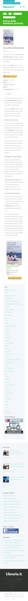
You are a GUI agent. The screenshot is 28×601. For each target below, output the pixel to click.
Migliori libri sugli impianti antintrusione (12, 504)
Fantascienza (8, 329)
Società (7, 396)
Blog (4, 460)
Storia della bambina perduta (12, 267)
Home (6, 0)
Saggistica (8, 390)
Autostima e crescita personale (12, 301)
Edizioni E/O (9, 82)
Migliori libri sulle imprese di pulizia (11, 521)
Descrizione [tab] (8, 94)
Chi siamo (11, 0)
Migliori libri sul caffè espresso (10, 512)
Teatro (7, 407)
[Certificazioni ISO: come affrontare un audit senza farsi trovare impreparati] (6, 479)
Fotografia (8, 337)
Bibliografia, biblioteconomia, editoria (13, 304)
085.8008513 (19, 579)
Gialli (7, 346)
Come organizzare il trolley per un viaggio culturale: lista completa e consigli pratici (17, 465)
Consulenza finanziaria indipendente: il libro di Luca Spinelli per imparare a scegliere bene (17, 452)
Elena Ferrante (9, 51)
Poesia (7, 376)
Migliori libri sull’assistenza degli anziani (12, 518)
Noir (7, 373)
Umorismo (8, 413)
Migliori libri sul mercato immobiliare (11, 507)
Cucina (7, 318)
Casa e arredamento (10, 309)
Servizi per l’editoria (9, 3)
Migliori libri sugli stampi (9, 509)
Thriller (7, 410)
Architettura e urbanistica (11, 290)
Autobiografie (8, 298)
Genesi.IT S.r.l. (16, 594)
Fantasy (7, 332)
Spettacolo (8, 399)
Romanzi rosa (8, 387)
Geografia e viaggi (9, 343)
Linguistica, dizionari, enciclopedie (13, 359)
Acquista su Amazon (11, 76)
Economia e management (11, 326)
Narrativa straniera (10, 371)
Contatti (17, 3)
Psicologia (8, 382)
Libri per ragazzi (9, 354)
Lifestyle (7, 357)
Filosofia (7, 334)
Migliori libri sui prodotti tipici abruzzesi (12, 501)
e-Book (7, 323)
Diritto (7, 320)
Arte (7, 292)
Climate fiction (9, 312)
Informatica (8, 351)
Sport (7, 401)
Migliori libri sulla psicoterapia (10, 498)
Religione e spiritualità (10, 385)
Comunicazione (9, 315)
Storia (7, 404)
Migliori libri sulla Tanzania (9, 495)
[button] (11, 31)
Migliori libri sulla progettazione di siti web (12, 515)
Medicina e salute (9, 362)
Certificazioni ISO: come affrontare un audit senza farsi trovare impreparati (17, 479)
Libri (10, 13)
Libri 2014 (16, 89)
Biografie (7, 306)
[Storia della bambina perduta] (14, 241)
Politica (7, 379)
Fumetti (7, 340)
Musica (7, 365)
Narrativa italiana (17, 13)
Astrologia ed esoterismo (11, 295)
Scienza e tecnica (9, 393)
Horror (7, 348)
